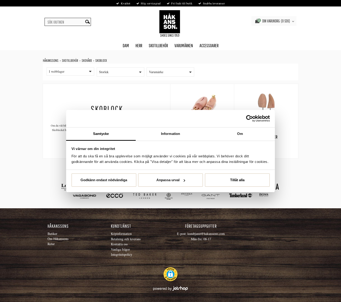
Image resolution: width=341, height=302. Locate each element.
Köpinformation (121, 233)
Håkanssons (50, 60)
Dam (126, 45)
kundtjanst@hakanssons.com (206, 233)
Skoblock (101, 60)
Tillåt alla (237, 180)
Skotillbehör (158, 45)
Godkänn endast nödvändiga (103, 180)
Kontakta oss (119, 244)
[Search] (87, 22)
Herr (138, 45)
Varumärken (183, 45)
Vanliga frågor (120, 249)
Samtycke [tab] (101, 134)
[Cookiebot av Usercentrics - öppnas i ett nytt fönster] (249, 118)
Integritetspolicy (121, 254)
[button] (120, 72)
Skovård (87, 60)
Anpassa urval (168, 180)
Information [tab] (170, 134)
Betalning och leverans (126, 239)
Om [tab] (240, 134)
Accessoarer (209, 45)
